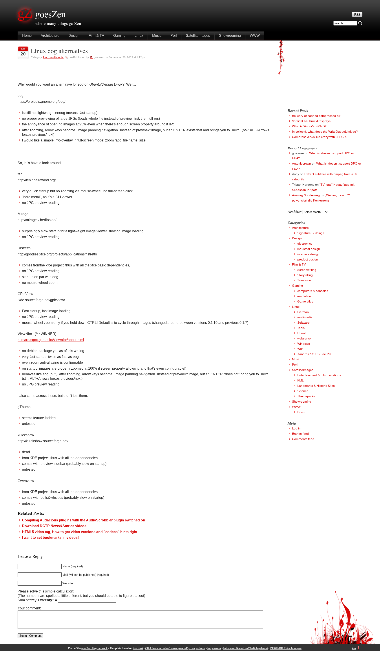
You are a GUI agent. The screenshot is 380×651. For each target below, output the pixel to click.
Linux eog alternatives (59, 50)
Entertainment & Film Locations (319, 375)
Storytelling (305, 275)
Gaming (119, 35)
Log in (296, 428)
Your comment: (29, 608)
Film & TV (96, 35)
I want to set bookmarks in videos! (50, 537)
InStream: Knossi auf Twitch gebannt (245, 648)
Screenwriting (306, 269)
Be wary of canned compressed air (316, 115)
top (354, 648)
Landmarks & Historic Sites (316, 385)
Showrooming (230, 35)
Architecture (50, 35)
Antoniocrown (301, 163)
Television (304, 280)
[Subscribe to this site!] (357, 15)
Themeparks (306, 396)
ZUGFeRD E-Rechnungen (285, 648)
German (303, 312)
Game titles (305, 301)
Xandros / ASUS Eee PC (314, 354)
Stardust (138, 648)
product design (307, 259)
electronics (304, 243)
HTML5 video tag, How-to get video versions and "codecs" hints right (79, 532)
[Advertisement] (325, 72)
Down (301, 412)
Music (156, 35)
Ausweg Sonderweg (306, 195)
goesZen (50, 14)
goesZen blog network (94, 648)
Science (302, 391)
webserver (304, 338)
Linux (139, 35)
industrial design (308, 249)
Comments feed (303, 439)
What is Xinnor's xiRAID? (309, 126)
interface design (308, 254)
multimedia (57, 57)
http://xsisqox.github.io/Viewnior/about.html (51, 340)
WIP (300, 348)
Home (27, 35)
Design (74, 35)
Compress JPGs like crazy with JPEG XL (320, 137)
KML (300, 380)
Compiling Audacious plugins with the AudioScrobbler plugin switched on (83, 520)
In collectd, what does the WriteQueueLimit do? (325, 131)
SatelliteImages (198, 35)
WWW (255, 35)
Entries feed (300, 433)
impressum (214, 648)
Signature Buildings (310, 233)
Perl (173, 35)
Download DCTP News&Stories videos (54, 526)
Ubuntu (302, 333)
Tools (301, 328)
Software (303, 322)
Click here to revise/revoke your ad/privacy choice (175, 648)
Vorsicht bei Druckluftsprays (311, 121)
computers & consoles (312, 291)
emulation (304, 296)
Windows (303, 343)
